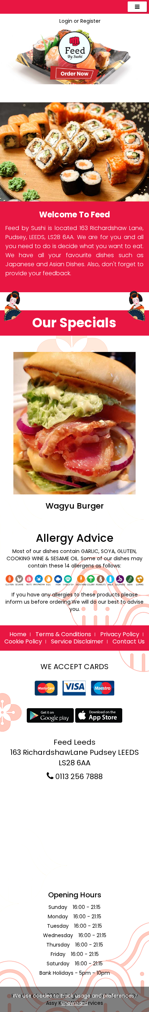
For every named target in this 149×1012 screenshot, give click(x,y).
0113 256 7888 (78, 776)
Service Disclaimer (77, 641)
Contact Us (128, 641)
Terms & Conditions (63, 634)
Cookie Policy (23, 641)
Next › (127, 457)
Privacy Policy (119, 634)
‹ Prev (21, 457)
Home (17, 634)
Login (65, 21)
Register (90, 21)
